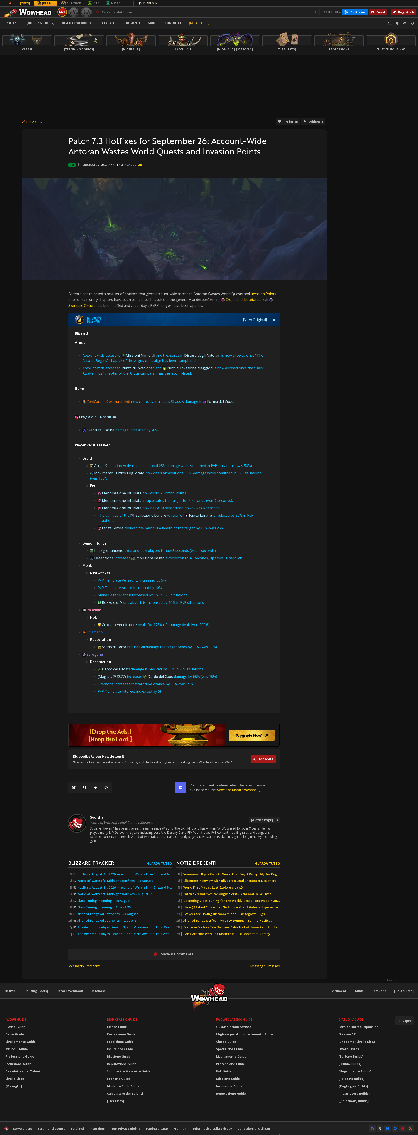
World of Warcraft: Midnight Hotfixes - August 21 (115, 894)
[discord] (180, 787)
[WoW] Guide (15, 1019)
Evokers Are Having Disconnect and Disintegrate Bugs (224, 914)
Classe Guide (15, 1027)
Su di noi (77, 1129)
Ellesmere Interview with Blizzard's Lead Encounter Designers (229, 881)
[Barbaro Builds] (351, 1056)
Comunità (173, 23)
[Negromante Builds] (355, 1071)
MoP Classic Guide (122, 1019)
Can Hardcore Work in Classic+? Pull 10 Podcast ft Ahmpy (226, 934)
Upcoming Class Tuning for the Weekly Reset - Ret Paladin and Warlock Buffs (231, 901)
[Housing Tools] (35, 991)
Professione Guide (19, 1056)
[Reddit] (95, 787)
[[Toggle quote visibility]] (274, 319)
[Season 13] (347, 1034)
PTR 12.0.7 (86, 12)
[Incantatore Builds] (354, 1093)
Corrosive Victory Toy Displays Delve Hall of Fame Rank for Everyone (231, 927)
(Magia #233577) (112, 676)
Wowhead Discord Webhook (237, 790)
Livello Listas (349, 1049)
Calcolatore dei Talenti (23, 1071)
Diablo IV (150, 3)
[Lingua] (412, 23)
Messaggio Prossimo (265, 966)
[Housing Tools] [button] (40, 23)
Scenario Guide (118, 1079)
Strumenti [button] (131, 23)
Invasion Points (263, 293)
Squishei (137, 165)
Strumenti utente (52, 1129)
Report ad (391, 980)
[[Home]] (29, 12)
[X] (380, 1128)
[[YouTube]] (402, 1128)
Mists (115, 3)
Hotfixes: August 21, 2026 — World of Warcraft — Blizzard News (124, 874)
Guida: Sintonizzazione (234, 1027)
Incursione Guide (18, 1064)
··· (127, 3)
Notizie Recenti (196, 862)
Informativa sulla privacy (212, 1129)
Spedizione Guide (120, 1042)
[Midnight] (13, 1086)
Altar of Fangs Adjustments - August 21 (107, 921)
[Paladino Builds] (351, 1079)
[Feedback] (405, 23)
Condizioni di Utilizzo (254, 1129)
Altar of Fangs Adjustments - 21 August (107, 914)
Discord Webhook (77, 23)
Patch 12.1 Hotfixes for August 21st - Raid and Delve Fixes (227, 894)
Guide (152, 23)
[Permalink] (106, 787)
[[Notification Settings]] (397, 23)
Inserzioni (97, 1129)
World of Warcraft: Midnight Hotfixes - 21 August (115, 881)
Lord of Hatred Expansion (358, 1027)
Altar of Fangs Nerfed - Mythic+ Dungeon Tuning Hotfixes (227, 921)
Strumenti (339, 991)
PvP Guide (224, 1071)
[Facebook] (84, 787)
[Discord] (372, 1128)
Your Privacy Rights (125, 1129)
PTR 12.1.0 (74, 12)
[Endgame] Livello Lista (357, 1042)
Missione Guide (119, 1056)
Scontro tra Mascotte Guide (129, 1071)
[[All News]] (10, 3)
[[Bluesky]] (73, 787)
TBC (96, 3)
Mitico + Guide (16, 1049)
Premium (180, 1129)
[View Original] (255, 319)
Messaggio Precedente (84, 966)
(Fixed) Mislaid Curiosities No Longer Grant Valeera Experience (230, 907)
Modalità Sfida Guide (123, 1086)
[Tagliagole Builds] (353, 1086)
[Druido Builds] (350, 1064)
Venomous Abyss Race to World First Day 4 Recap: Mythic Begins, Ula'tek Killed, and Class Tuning (231, 874)
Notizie (13, 23)
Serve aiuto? (22, 1129)
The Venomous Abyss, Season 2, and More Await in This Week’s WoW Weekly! (124, 927)
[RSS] (410, 1128)
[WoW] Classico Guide (234, 1019)
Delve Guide (14, 1034)
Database (107, 23)
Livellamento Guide (20, 1042)
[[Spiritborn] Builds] (354, 1101)
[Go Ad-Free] (199, 23)
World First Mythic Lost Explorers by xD (213, 887)
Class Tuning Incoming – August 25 (104, 907)
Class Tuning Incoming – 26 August (104, 901)
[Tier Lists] (115, 1101)
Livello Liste (14, 1079)
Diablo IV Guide (351, 1019)
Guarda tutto (159, 863)
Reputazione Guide (122, 1064)
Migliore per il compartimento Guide (244, 1034)
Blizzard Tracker (91, 862)
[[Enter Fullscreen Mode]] (389, 23)
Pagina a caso (157, 1129)
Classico (74, 3)
